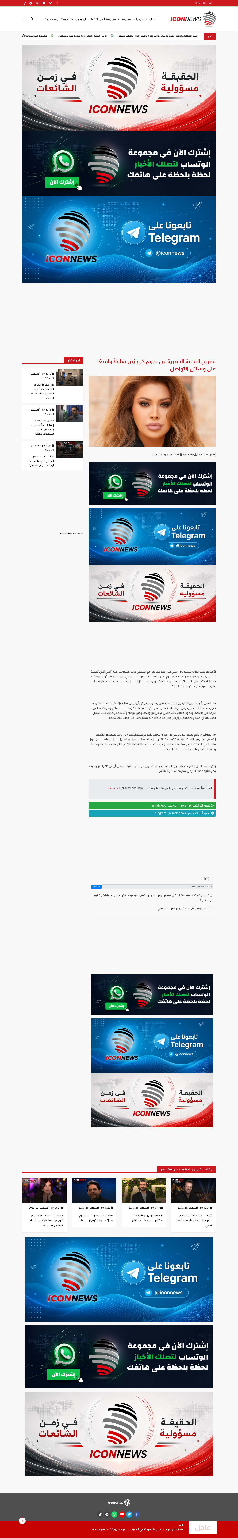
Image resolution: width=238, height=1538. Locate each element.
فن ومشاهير (108, 18)
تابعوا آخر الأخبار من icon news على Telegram (182, 813)
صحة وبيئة (67, 18)
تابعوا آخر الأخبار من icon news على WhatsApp (181, 805)
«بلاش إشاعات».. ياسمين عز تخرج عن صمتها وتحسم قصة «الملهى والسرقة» (46, 1220)
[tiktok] (100, 1514)
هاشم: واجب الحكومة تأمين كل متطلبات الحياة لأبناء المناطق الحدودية (82, 35)
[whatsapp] (37, 3)
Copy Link (96, 887)
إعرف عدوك (51, 18)
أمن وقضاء (125, 18)
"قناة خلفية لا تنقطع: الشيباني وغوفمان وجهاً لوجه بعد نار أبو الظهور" (41, 461)
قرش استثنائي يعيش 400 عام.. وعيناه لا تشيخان (153, 35)
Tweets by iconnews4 (71, 533)
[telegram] (30, 3)
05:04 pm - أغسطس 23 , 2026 (194, 1207)
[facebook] (57, 3)
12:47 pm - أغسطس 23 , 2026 (144, 1207)
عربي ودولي (140, 18)
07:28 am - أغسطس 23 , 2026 (95, 1207)
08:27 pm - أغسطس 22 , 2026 (45, 1207)
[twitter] (50, 3)
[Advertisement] (152, 846)
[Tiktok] (25, 3)
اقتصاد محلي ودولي (86, 18)
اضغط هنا (114, 788)
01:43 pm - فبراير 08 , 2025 (166, 454)
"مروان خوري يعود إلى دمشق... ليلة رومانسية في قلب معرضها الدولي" (194, 1220)
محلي (152, 18)
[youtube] (44, 3)
